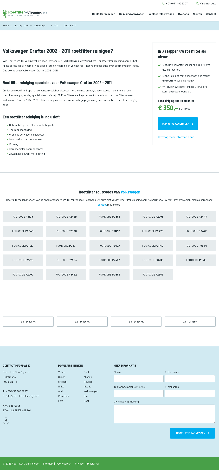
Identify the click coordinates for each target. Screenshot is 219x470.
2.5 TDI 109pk (28, 321)
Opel (86, 372)
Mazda (87, 386)
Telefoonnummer (130, 386)
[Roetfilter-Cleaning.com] (25, 13)
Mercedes (63, 396)
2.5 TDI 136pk (82, 321)
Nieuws (197, 13)
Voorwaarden (63, 463)
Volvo (61, 372)
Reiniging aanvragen (131, 13)
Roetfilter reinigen (103, 13)
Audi (60, 391)
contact (102, 204)
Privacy (79, 463)
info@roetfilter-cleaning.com (22, 396)
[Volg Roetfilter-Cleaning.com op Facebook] (6, 421)
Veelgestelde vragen (161, 13)
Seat (86, 400)
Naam (117, 372)
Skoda (61, 376)
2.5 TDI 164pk (136, 321)
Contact (211, 13)
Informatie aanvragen (190, 433)
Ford (60, 400)
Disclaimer (93, 463)
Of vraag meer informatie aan (176, 136)
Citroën (62, 381)
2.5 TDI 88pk (190, 321)
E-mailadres (172, 386)
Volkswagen (91, 391)
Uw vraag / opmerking (126, 401)
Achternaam (172, 372)
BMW (61, 386)
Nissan (88, 376)
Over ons (183, 13)
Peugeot (89, 381)
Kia (86, 396)
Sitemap (48, 463)
